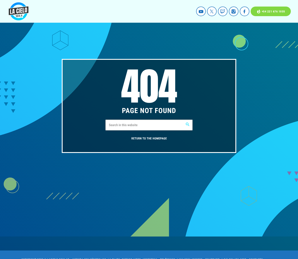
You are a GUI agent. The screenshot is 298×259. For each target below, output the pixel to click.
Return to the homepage (149, 138)
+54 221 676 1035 (270, 11)
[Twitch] (223, 11)
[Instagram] (233, 11)
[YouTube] (201, 11)
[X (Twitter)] (212, 11)
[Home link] (18, 11)
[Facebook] (244, 11)
